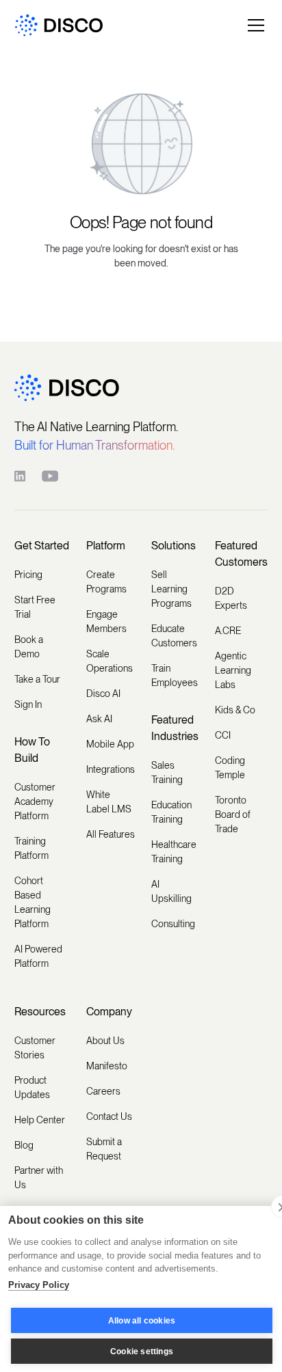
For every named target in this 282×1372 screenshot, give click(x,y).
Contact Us (109, 1116)
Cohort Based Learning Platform (32, 902)
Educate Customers (174, 635)
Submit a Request (104, 1149)
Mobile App (110, 744)
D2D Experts (231, 598)
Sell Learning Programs (171, 589)
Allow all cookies (141, 1321)
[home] (59, 25)
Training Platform (31, 848)
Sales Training (167, 772)
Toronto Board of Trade (233, 814)
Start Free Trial (34, 607)
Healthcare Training (173, 851)
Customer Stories (34, 1047)
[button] (253, 25)
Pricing (28, 574)
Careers (103, 1091)
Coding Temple (230, 767)
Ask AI (99, 718)
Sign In (28, 704)
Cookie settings (141, 1351)
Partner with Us (38, 1177)
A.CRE (228, 630)
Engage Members (106, 621)
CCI (223, 735)
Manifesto (106, 1065)
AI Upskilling (171, 891)
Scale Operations (109, 661)
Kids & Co (235, 709)
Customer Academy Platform (34, 801)
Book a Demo (28, 646)
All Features (110, 834)
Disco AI (103, 693)
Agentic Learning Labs (233, 670)
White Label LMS (108, 801)
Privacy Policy (38, 1285)
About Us (105, 1040)
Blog (24, 1145)
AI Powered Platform (38, 956)
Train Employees (174, 675)
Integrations (110, 769)
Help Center (39, 1119)
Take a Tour (37, 679)
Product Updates (32, 1087)
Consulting (173, 923)
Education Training (171, 812)
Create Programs (106, 581)
